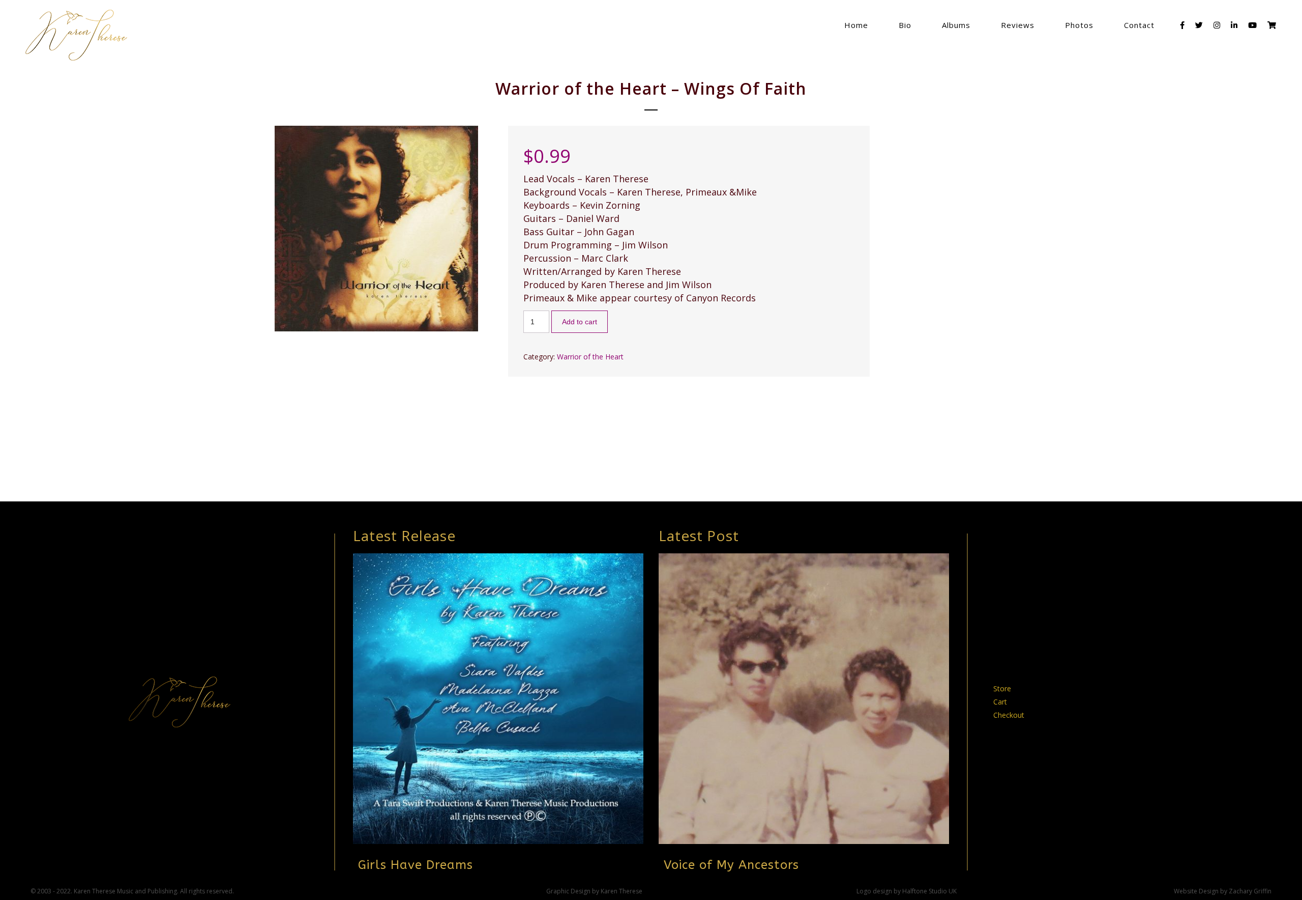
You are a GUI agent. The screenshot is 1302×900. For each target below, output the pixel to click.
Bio (905, 25)
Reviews (1017, 25)
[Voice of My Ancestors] (804, 698)
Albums (956, 25)
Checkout (1008, 715)
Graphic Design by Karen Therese (594, 891)
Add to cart (579, 322)
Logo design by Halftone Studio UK (906, 891)
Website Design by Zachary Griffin (1222, 891)
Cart (1000, 702)
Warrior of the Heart (590, 356)
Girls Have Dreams (415, 865)
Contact (1139, 25)
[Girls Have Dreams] (498, 698)
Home (856, 25)
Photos (1079, 25)
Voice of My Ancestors (731, 865)
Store (1002, 688)
